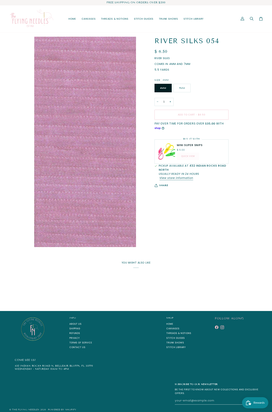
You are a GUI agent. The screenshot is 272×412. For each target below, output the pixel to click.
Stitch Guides (175, 338)
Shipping (74, 328)
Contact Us (77, 347)
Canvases (172, 328)
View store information (176, 178)
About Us (75, 323)
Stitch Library (176, 347)
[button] (88, 18)
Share (163, 185)
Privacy (74, 338)
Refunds (74, 333)
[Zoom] (41, 240)
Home (169, 323)
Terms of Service (80, 342)
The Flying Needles (25, 409)
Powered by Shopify (62, 409)
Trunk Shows (175, 342)
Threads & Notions (178, 333)
